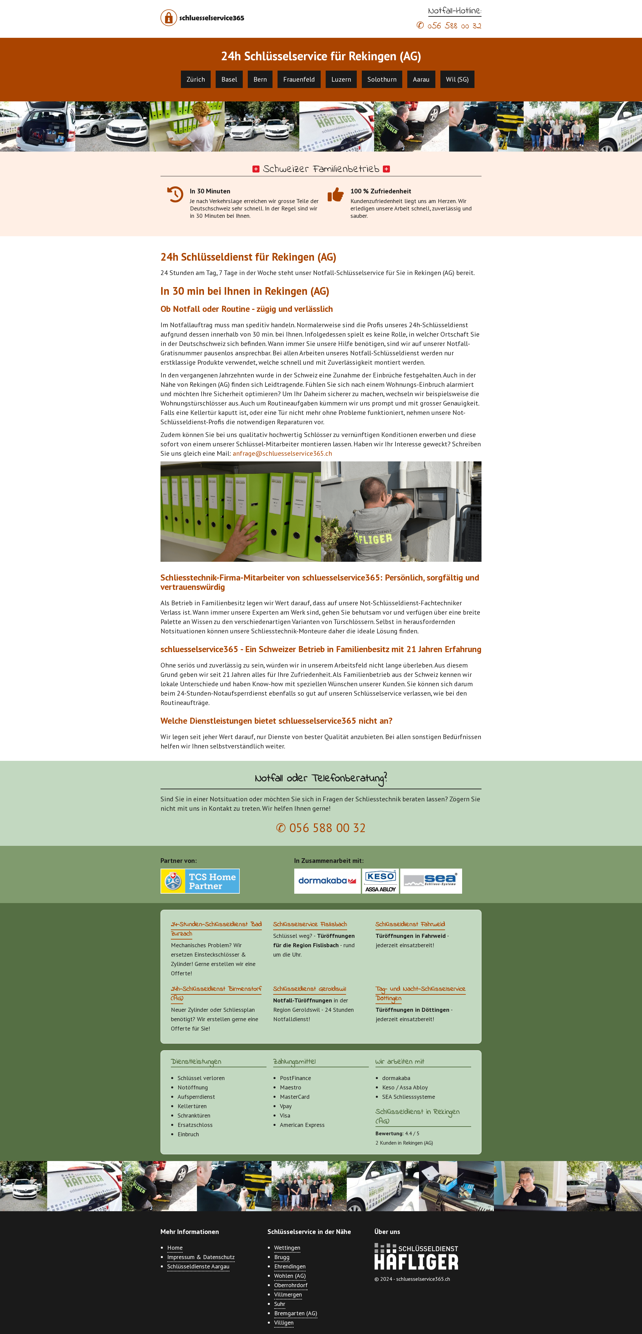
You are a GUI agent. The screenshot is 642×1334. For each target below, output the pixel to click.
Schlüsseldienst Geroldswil (309, 989)
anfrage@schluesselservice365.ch (282, 453)
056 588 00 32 (454, 26)
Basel (229, 79)
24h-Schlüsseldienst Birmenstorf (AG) (216, 993)
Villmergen (288, 1294)
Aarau (421, 79)
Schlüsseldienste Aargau (198, 1266)
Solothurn (382, 79)
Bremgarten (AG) (295, 1313)
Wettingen (287, 1247)
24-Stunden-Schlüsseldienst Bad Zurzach (216, 929)
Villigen (284, 1322)
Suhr (279, 1304)
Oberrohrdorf (291, 1285)
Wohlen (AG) (290, 1275)
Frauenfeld (299, 79)
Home (175, 1247)
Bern (260, 79)
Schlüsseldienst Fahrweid (410, 924)
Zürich (196, 79)
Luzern (341, 79)
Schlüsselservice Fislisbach (310, 924)
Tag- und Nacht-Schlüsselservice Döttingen (421, 993)
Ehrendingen (290, 1266)
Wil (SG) (457, 79)
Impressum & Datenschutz (201, 1257)
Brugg (282, 1257)
